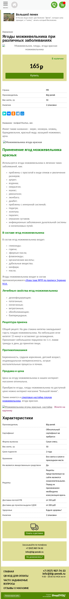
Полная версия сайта (12, 596)
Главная (9, 571)
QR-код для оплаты (16, 576)
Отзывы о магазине (16, 588)
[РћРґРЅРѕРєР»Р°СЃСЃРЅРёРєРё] (13, 113)
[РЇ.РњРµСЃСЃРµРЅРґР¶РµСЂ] (4, 113)
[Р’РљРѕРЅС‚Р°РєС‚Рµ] (9, 113)
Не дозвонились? (34, 557)
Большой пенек (27, 14)
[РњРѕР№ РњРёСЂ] (22, 113)
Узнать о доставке (34, 533)
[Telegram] (18, 113)
